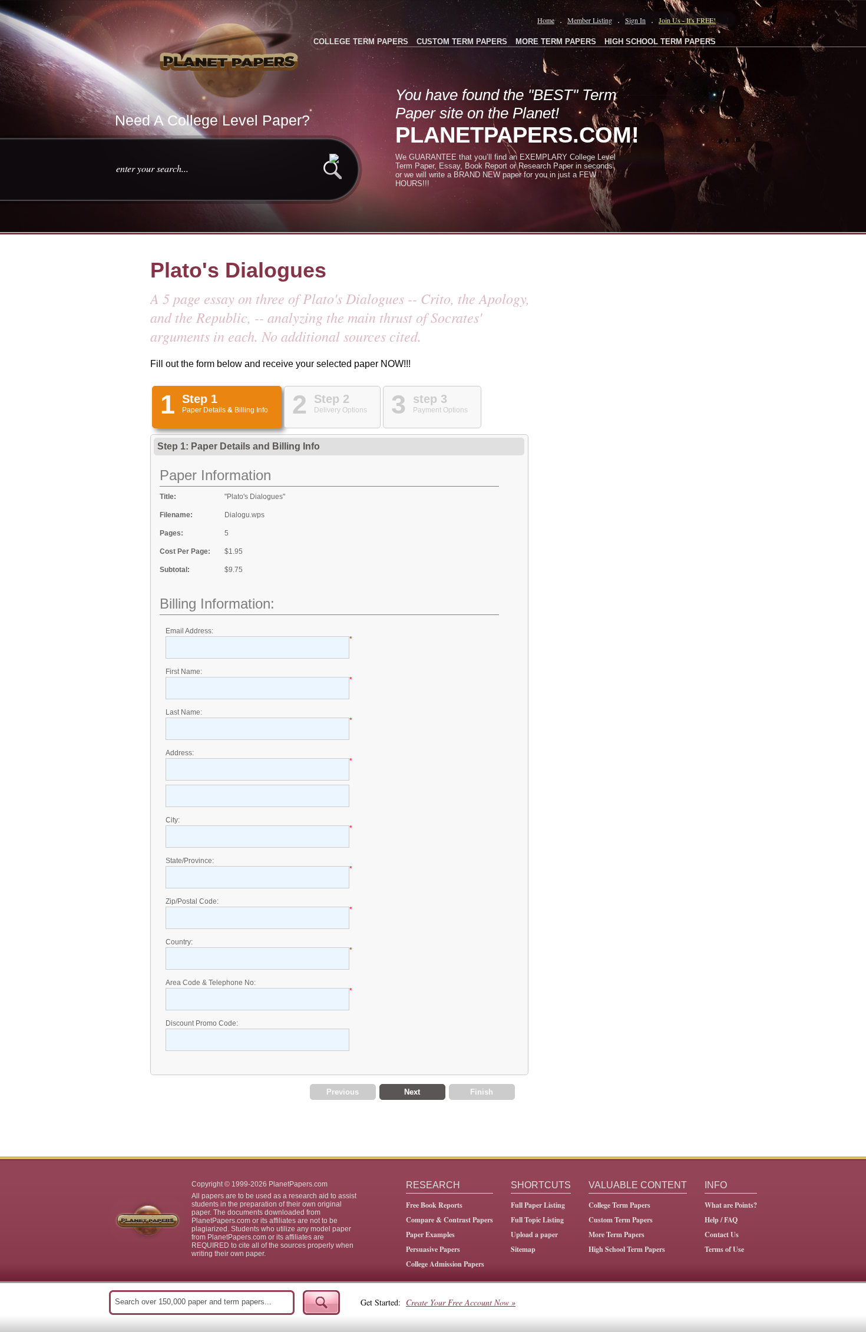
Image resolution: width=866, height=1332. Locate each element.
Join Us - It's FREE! (687, 20)
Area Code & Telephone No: (211, 983)
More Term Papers (616, 1234)
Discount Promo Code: (202, 1023)
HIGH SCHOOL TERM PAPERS (660, 41)
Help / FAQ (721, 1220)
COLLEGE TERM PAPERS (360, 41)
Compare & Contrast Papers (449, 1220)
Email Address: (189, 631)
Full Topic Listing (537, 1220)
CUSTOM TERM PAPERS (462, 41)
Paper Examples (430, 1234)
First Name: (184, 671)
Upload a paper (534, 1234)
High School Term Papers (627, 1249)
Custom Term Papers (621, 1220)
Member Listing (589, 20)
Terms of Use (724, 1249)
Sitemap (523, 1249)
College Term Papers (619, 1205)
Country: (179, 942)
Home (545, 20)
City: (173, 820)
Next (412, 1092)
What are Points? (731, 1205)
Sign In (635, 20)
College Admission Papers (445, 1264)
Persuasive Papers (433, 1249)
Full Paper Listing (538, 1205)
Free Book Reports (434, 1205)
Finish (481, 1092)
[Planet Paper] (230, 59)
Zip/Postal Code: (192, 901)
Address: (180, 753)
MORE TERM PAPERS (555, 41)
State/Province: (190, 861)
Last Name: (184, 712)
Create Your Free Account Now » (460, 1302)
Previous (342, 1092)
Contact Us (722, 1234)
